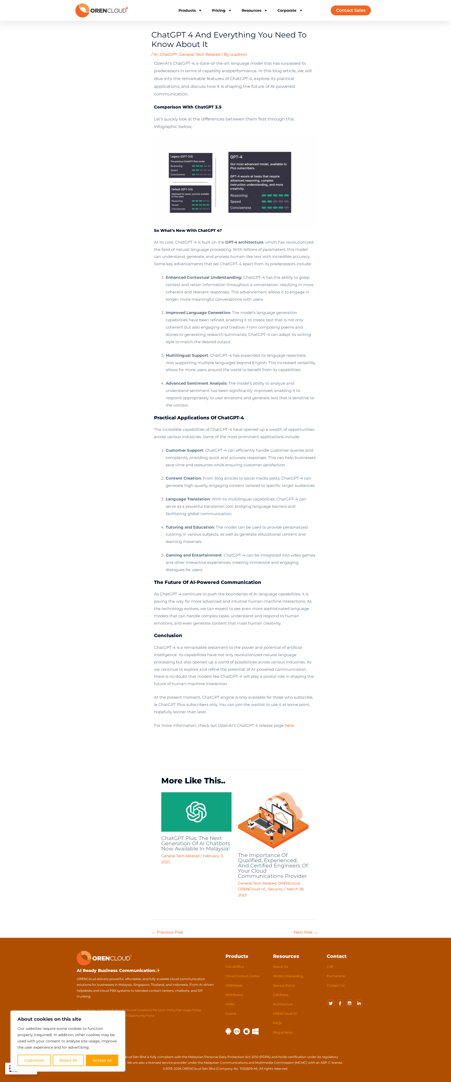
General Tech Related (200, 54)
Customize (34, 1060)
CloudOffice (234, 967)
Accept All (102, 1060)
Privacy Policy (86, 1010)
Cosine (230, 1013)
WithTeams (234, 995)
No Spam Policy (164, 1010)
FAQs (277, 1023)
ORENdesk (233, 985)
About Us (280, 967)
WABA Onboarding (288, 976)
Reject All (68, 1060)
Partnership (336, 976)
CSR (330, 967)
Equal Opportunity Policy (137, 1015)
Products (187, 10)
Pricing (218, 10)
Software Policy (109, 1010)
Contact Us (336, 985)
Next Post (306, 932)
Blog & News (283, 1032)
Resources (251, 10)
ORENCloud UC (252, 889)
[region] (67, 1041)
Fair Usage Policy (188, 1010)
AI (156, 54)
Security (275, 889)
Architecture (283, 1004)
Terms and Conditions (137, 1010)
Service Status (284, 985)
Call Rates (280, 995)
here (289, 725)
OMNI (230, 1004)
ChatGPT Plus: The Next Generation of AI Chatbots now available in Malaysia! (195, 843)
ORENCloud (289, 883)
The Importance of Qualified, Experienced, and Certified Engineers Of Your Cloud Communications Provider (273, 865)
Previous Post (167, 932)
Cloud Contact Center (242, 976)
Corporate (286, 10)
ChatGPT (168, 54)
